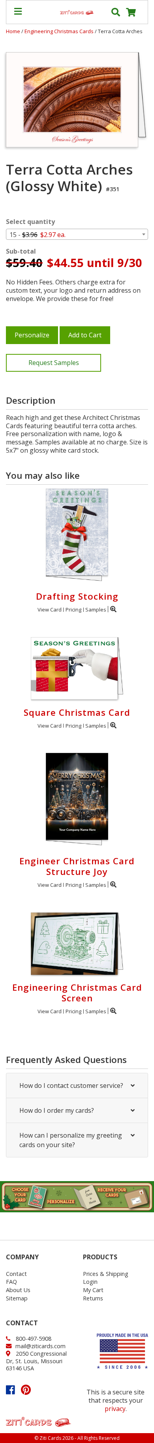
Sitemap (17, 1298)
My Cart (93, 1290)
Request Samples (53, 362)
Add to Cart (84, 335)
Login (90, 1281)
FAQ (11, 1281)
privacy (115, 1408)
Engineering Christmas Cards (59, 31)
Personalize (32, 335)
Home (13, 31)
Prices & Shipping (105, 1273)
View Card (50, 609)
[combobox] (77, 234)
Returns (93, 1298)
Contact (16, 1273)
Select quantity (30, 222)
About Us (18, 1290)
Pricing (73, 609)
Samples (95, 609)
